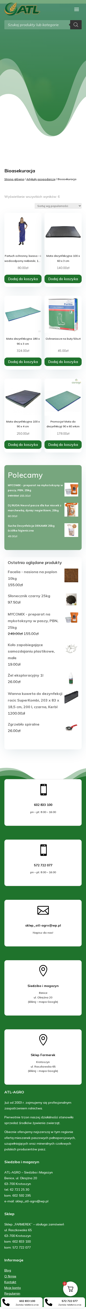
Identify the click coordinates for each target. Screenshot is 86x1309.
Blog (7, 1270)
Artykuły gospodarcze (40, 179)
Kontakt (10, 1282)
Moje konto (12, 1288)
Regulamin (12, 1293)
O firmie (10, 1276)
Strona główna (14, 179)
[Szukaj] (76, 24)
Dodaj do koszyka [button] (23, 278)
